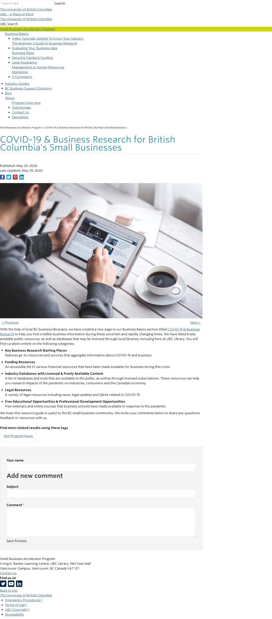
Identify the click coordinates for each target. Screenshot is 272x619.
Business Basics (17, 34)
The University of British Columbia (26, 9)
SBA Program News (18, 436)
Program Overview (26, 103)
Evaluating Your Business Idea (34, 48)
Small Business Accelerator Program (21, 127)
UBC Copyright (16, 610)
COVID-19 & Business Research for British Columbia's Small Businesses (85, 127)
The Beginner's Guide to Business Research (44, 43)
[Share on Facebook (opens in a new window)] (2, 177)
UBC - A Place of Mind (16, 14)
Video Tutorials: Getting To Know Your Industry (48, 38)
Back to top (8, 590)
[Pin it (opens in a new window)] (15, 177)
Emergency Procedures (22, 600)
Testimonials (21, 107)
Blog (8, 93)
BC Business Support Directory (28, 88)
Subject (13, 487)
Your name (15, 460)
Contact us (8, 573)
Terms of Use (15, 605)
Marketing (20, 72)
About (10, 98)
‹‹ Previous (10, 322)
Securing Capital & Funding (32, 58)
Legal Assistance (24, 62)
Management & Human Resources (38, 67)
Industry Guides (17, 84)
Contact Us (20, 112)
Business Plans (23, 53)
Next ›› (195, 322)
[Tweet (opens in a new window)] (8, 177)
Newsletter (20, 117)
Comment (14, 505)
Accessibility (14, 614)
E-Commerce (22, 77)
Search (60, 3)
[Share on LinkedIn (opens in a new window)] (21, 177)
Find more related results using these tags (34, 428)
